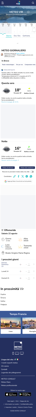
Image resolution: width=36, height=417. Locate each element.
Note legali (10, 401)
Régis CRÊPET (20, 53)
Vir (32, 7)
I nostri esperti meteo (9, 363)
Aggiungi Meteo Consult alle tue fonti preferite (19, 181)
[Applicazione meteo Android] (25, 394)
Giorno (8, 36)
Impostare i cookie (10, 407)
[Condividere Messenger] (27, 176)
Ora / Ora (17, 36)
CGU (16, 401)
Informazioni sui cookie (12, 404)
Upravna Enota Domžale (24, 7)
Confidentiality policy (26, 404)
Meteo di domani (7, 168)
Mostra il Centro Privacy (25, 407)
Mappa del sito (24, 401)
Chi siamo (5, 366)
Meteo (2, 7)
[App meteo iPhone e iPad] (11, 394)
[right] (34, 28)
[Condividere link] (14, 176)
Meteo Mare (5, 382)
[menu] (3, 2)
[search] (33, 2)
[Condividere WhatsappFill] (31, 176)
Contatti (4, 369)
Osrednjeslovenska (14, 7)
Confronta (26, 36)
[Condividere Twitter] (22, 176)
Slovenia (6, 7)
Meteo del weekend (27, 168)
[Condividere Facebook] (18, 176)
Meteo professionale (9, 385)
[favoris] (28, 12)
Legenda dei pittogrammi (11, 372)
